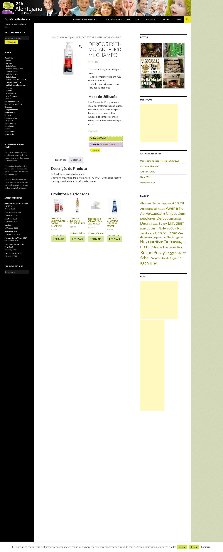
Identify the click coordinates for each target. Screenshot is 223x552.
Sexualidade (9, 126)
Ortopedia (9, 120)
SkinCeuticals (160, 258)
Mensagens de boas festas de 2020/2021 (159, 160)
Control (152, 218)
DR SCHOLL (174, 218)
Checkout (177, 19)
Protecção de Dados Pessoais (118, 19)
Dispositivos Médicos (13, 104)
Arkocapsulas (148, 208)
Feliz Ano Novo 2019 (13, 253)
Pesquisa (11, 42)
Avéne (172, 208)
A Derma (154, 203)
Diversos (8, 107)
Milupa (155, 238)
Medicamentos (11, 118)
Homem (8, 115)
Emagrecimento (11, 110)
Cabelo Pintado (12, 74)
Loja (137, 19)
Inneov (150, 233)
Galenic (164, 228)
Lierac (172, 233)
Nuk (144, 241)
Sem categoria (10, 123)
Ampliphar (166, 203)
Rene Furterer (165, 247)
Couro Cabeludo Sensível (16, 80)
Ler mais (58, 239)
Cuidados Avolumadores (16, 85)
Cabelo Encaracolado (14, 69)
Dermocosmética (12, 101)
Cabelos (91, 233)
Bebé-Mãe (9, 58)
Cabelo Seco (11, 77)
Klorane (160, 233)
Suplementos (10, 131)
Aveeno (161, 208)
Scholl (145, 257)
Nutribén (155, 242)
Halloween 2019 (147, 182)
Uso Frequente (12, 96)
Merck (149, 237)
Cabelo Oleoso (12, 71)
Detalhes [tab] (76, 159)
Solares (8, 129)
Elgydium (176, 223)
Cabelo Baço (11, 66)
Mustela (162, 237)
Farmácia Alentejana (17, 19)
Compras (165, 19)
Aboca (144, 203)
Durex (155, 224)
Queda (72, 37)
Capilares (62, 37)
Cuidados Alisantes (14, 82)
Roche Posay (152, 252)
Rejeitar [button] (194, 547)
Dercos (96, 150)
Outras (170, 241)
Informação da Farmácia (84, 19)
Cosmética (9, 99)
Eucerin (153, 228)
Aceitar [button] (182, 547)
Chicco (171, 213)
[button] (80, 46)
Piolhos (9, 88)
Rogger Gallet (175, 253)
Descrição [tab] (61, 159)
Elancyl (163, 223)
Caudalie (158, 213)
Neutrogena (175, 237)
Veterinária (9, 134)
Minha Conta (149, 19)
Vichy (152, 263)
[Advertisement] (159, 123)
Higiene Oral (10, 112)
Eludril (143, 228)
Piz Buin (147, 247)
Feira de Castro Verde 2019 (16, 238)
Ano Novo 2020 (147, 171)
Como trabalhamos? (149, 166)
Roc (180, 247)
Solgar (173, 258)
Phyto (181, 242)
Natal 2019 (145, 177)
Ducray (146, 223)
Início (53, 37)
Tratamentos (11, 93)
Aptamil (178, 203)
